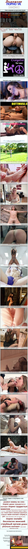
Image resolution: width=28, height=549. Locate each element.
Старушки (3, 30)
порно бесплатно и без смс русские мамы (15, 516)
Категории (11, 7)
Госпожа (5, 29)
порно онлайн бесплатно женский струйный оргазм (13, 521)
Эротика (11, 29)
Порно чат (16, 7)
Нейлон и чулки (18, 29)
